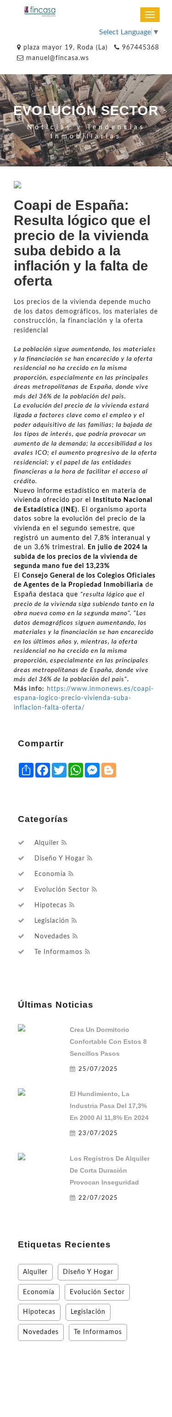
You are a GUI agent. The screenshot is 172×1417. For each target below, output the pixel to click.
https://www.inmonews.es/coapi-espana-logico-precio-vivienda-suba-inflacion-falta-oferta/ (84, 698)
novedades (52, 936)
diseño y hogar (59, 858)
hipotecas (50, 905)
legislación (51, 921)
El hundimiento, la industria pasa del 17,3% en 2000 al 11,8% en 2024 (109, 1105)
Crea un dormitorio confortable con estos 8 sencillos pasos (108, 1041)
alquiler (46, 843)
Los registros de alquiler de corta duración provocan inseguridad (110, 1170)
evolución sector (61, 890)
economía (50, 874)
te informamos (58, 952)
